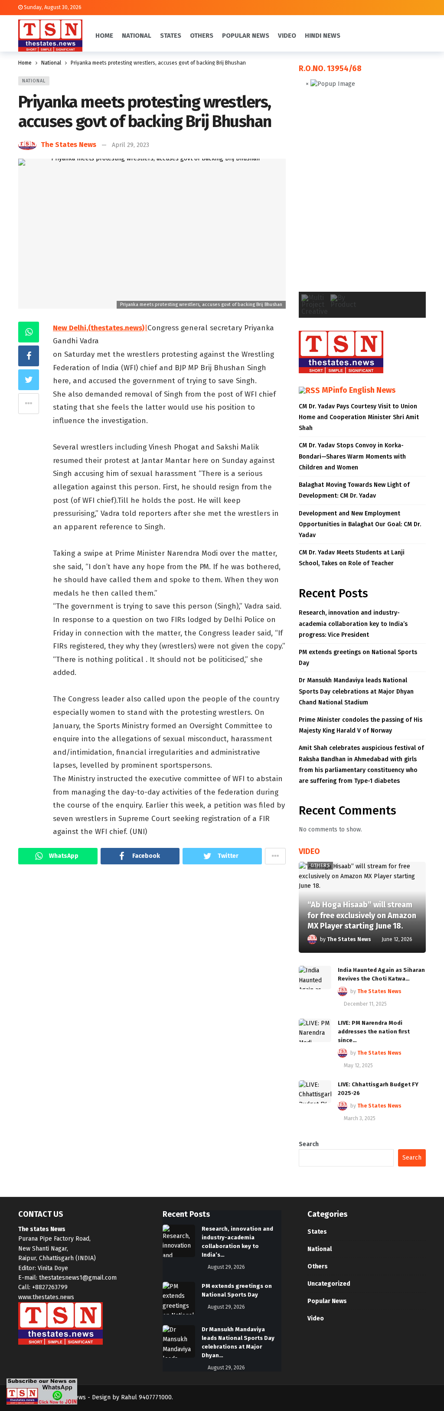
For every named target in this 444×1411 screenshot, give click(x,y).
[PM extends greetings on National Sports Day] (179, 1298)
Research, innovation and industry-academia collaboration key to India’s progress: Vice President (353, 623)
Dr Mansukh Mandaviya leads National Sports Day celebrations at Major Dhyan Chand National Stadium (356, 691)
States (317, 1231)
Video (315, 1318)
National (34, 81)
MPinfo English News (358, 390)
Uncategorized (328, 1283)
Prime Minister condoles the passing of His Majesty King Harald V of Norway (360, 725)
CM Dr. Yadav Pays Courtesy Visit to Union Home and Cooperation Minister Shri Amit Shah (359, 417)
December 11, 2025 (365, 1004)
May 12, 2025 (358, 1065)
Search (309, 1144)
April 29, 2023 (130, 145)
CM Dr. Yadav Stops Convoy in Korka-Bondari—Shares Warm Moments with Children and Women (352, 456)
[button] (312, 197)
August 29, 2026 (226, 1267)
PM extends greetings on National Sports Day (358, 657)
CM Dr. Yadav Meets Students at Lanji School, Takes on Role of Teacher (352, 558)
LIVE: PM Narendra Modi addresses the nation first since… (374, 1031)
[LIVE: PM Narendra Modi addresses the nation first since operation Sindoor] (315, 1030)
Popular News (327, 1301)
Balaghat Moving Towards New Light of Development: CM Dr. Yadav (354, 490)
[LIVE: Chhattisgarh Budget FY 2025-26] (315, 1092)
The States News (68, 144)
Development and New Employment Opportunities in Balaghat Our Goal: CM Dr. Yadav (360, 524)
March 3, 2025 (359, 1118)
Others (320, 865)
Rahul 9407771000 (146, 1397)
